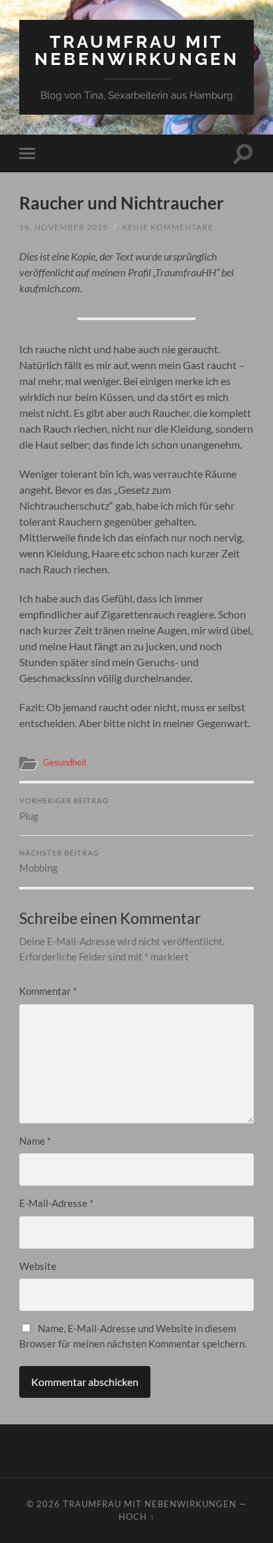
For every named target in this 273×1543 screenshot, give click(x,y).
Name (35, 1141)
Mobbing (59, 861)
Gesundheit (65, 762)
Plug (64, 809)
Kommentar (48, 991)
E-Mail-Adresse (56, 1203)
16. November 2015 (63, 227)
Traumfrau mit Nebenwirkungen (136, 50)
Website (37, 1266)
